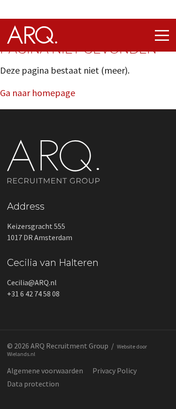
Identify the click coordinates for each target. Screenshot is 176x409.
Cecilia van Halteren (53, 262)
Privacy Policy (114, 370)
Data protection (33, 383)
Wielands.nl (21, 353)
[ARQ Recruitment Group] (32, 40)
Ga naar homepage (37, 92)
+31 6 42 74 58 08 (33, 293)
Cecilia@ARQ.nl (32, 282)
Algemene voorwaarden (45, 370)
